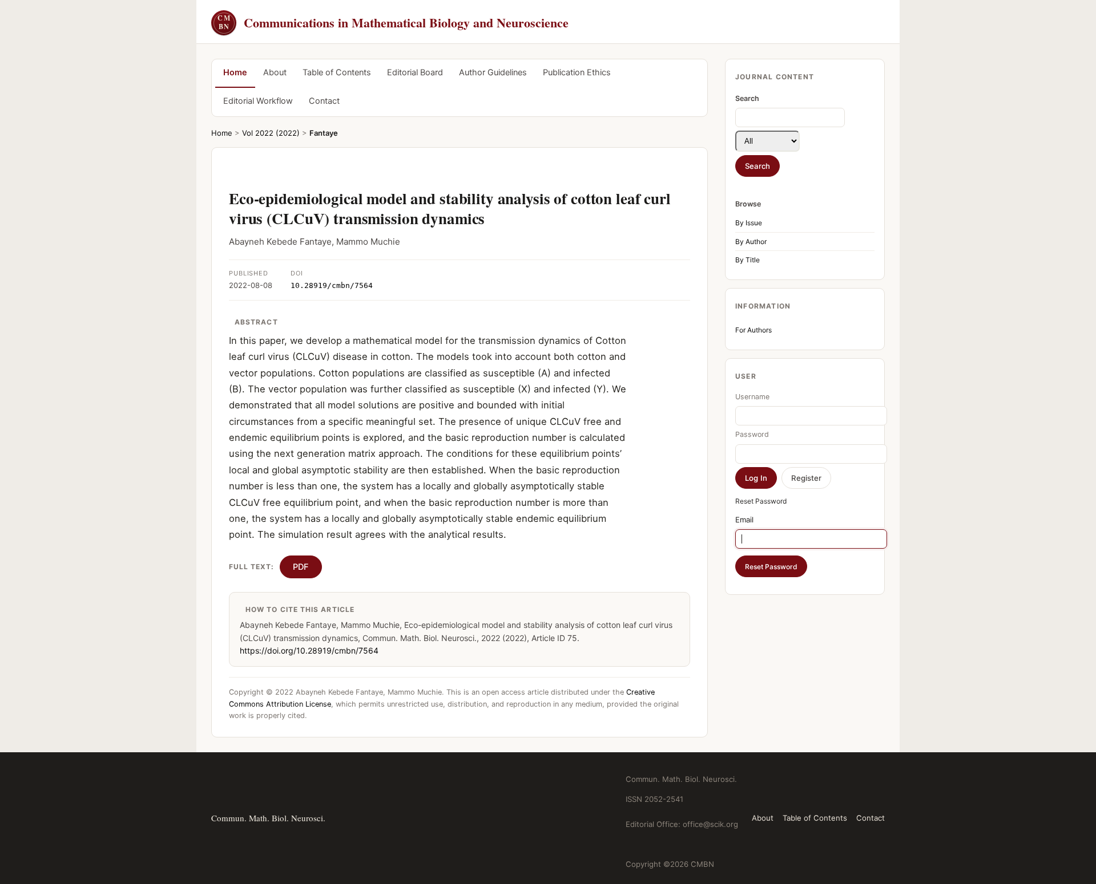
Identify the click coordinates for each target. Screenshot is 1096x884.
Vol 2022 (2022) (271, 132)
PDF (301, 567)
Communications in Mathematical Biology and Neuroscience (393, 22)
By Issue (748, 222)
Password (752, 434)
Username (752, 396)
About (275, 72)
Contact (324, 101)
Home (235, 72)
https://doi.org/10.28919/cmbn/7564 (309, 650)
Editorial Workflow (258, 101)
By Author (751, 241)
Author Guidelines (493, 72)
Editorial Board (415, 72)
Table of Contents (337, 72)
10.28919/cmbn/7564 (332, 285)
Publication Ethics (577, 72)
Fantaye (323, 132)
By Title (747, 260)
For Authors (753, 330)
